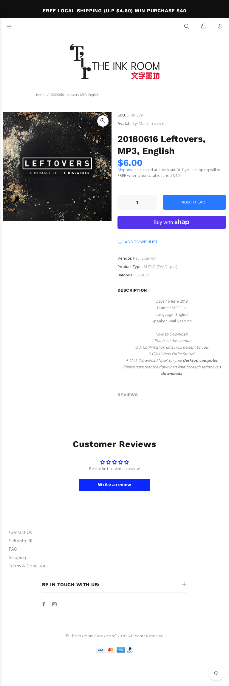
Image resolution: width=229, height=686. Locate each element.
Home (40, 95)
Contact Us (20, 533)
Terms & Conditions (28, 566)
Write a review (114, 485)
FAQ (13, 549)
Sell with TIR (21, 541)
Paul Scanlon (144, 258)
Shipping (125, 170)
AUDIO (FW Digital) (160, 267)
